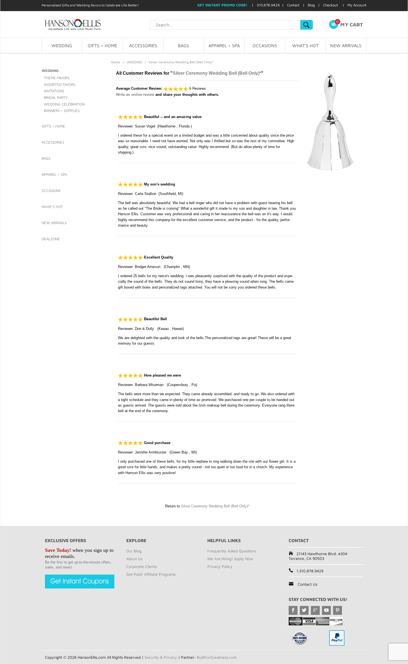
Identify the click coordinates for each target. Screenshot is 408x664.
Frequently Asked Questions (231, 550)
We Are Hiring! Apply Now (230, 558)
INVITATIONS (54, 91)
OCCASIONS (265, 45)
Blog (311, 5)
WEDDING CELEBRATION (64, 104)
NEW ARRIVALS (345, 45)
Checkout (330, 5)
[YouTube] (326, 610)
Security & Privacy (161, 657)
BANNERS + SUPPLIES (62, 110)
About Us (134, 558)
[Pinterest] (337, 610)
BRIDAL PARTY (56, 97)
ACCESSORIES (143, 45)
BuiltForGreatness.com (217, 657)
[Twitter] (304, 610)
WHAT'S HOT (305, 45)
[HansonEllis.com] (96, 24)
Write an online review (135, 94)
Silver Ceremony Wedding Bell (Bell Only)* (217, 73)
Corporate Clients (141, 566)
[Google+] (315, 610)
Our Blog (134, 550)
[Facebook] (293, 610)
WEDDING (62, 45)
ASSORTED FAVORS (59, 84)
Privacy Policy (219, 566)
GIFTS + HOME (102, 45)
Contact (293, 5)
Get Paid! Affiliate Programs (151, 574)
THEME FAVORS (56, 78)
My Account (356, 5)
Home (115, 62)
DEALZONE (51, 239)
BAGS (183, 45)
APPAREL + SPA (224, 45)
